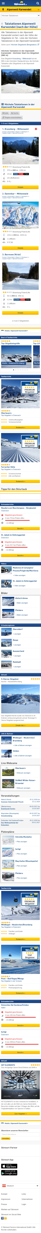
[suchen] (37, 3)
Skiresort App (7, 1160)
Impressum (5, 1199)
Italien (3, 1008)
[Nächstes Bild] (38, 355)
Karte (6, 113)
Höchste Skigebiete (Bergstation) (24, 45)
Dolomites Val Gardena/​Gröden (15, 1005)
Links (24, 1194)
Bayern (18, 131)
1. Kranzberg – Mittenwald (15, 129)
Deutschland (11, 131)
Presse (4, 1204)
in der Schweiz (16, 981)
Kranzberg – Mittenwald (22, 59)
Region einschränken (12, 117)
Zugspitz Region (6, 133)
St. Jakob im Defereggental (13, 535)
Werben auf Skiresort (9, 1209)
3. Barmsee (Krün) (11, 255)
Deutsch (10, 1186)
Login (24, 1204)
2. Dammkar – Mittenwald (15, 194)
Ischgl (3, 1032)
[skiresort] (20, 3)
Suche (15, 113)
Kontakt (4, 1194)
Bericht (19, 528)
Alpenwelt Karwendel (17, 133)
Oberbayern (24, 131)
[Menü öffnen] (3, 3)
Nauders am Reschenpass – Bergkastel (18, 508)
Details (20, 187)
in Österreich (16, 415)
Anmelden (5, 1138)
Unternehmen (27, 1199)
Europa (4, 131)
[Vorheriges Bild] (2, 355)
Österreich (5, 511)
